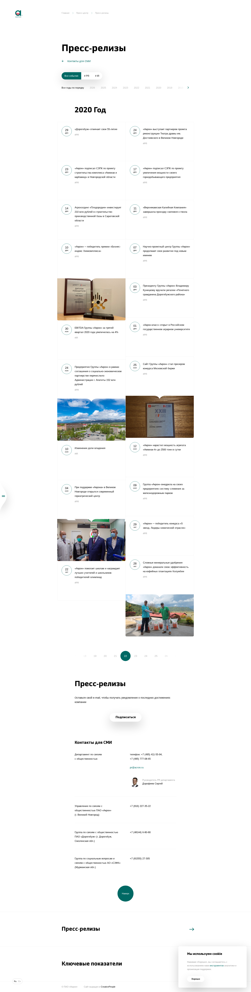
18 (84, 656)
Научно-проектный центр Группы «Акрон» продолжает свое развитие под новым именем (160, 258)
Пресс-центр (82, 13)
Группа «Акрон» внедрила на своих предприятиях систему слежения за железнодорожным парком (160, 496)
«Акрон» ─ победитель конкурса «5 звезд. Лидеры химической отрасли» (160, 535)
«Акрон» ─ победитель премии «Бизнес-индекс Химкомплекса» (91, 279)
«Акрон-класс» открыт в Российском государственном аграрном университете (160, 337)
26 (166, 656)
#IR (76, 337)
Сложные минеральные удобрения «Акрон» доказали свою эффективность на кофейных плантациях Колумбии (160, 595)
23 (135, 656)
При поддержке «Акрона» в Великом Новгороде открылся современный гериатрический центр (91, 520)
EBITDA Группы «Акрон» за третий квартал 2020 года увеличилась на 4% (91, 340)
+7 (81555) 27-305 (140, 858)
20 (105, 656)
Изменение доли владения (91, 460)
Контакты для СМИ (79, 61)
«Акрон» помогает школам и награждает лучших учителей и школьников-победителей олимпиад (91, 580)
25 (156, 656)
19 (95, 656)
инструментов (217, 965)
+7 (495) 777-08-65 (140, 758)
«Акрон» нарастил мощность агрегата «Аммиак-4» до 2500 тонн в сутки (160, 457)
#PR (77, 135)
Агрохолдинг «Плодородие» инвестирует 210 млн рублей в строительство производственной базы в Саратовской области (91, 219)
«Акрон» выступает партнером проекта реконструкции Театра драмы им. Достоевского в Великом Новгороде (160, 141)
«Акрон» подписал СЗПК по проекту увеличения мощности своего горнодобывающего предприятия (160, 180)
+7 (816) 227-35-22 (140, 806)
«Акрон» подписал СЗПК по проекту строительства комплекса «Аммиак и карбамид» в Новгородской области (91, 180)
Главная (65, 13)
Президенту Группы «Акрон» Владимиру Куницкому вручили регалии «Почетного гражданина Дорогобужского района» (160, 297)
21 (115, 656)
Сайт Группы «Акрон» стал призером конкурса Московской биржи (160, 397)
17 (74, 656)
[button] (185, 87)
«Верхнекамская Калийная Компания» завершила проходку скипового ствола (160, 219)
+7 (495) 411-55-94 (151, 754)
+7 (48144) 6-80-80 (140, 832)
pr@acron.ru (137, 767)
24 (145, 656)
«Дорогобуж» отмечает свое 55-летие (91, 141)
